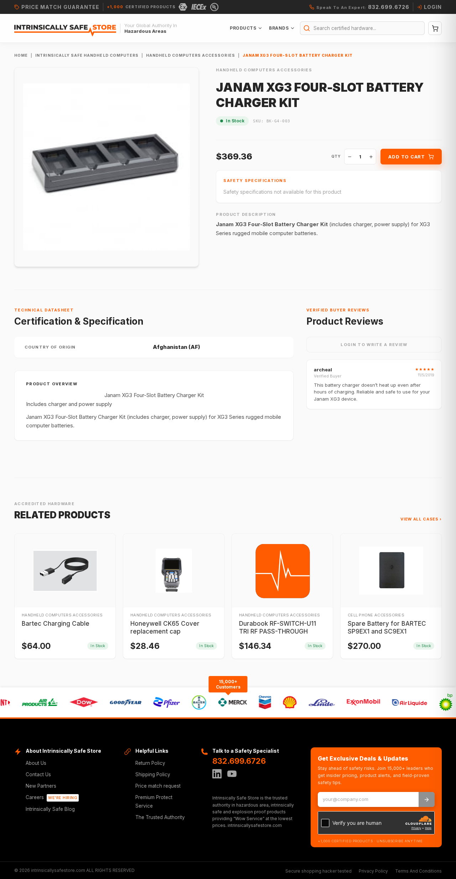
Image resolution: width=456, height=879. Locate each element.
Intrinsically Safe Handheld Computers (87, 55)
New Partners (41, 786)
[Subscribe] (427, 799)
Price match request (158, 786)
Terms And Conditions (418, 871)
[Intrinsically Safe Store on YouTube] (232, 773)
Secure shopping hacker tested (318, 871)
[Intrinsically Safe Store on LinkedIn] (217, 773)
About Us (36, 763)
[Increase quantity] (371, 156)
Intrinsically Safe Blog (50, 809)
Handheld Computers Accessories (190, 55)
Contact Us (38, 774)
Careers (51, 797)
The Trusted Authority (160, 817)
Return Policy (150, 763)
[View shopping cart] (435, 28)
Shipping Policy (152, 774)
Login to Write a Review (374, 344)
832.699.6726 (239, 761)
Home (21, 55)
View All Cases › (421, 519)
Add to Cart (406, 156)
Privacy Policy (373, 871)
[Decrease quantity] (349, 156)
